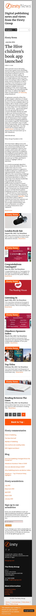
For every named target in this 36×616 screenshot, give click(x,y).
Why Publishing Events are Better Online (17, 470)
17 (19, 414)
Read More (21, 238)
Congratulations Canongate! (13, 265)
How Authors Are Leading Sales (15, 445)
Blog (7, 604)
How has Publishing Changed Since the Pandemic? (17, 459)
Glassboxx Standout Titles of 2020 (16, 463)
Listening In (11, 298)
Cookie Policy (9, 591)
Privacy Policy (9, 592)
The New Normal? (10, 438)
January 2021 (9, 499)
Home (8, 602)
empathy (21, 196)
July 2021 (7, 485)
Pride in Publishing (10, 435)
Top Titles (10, 364)
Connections (9, 129)
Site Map (7, 594)
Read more (8, 210)
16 (14, 414)
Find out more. (6, 614)
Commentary (16, 602)
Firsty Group (14, 604)
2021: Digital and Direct (12, 448)
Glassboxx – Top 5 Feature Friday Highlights (15, 474)
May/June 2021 (9, 489)
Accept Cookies (28, 610)
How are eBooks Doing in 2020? (15, 467)
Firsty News (12, 214)
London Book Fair (14, 231)
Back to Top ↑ (18, 422)
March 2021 (8, 495)
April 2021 (8, 492)
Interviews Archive (10, 589)
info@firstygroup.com (15, 580)
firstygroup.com (9, 560)
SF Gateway (23, 92)
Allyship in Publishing (11, 441)
